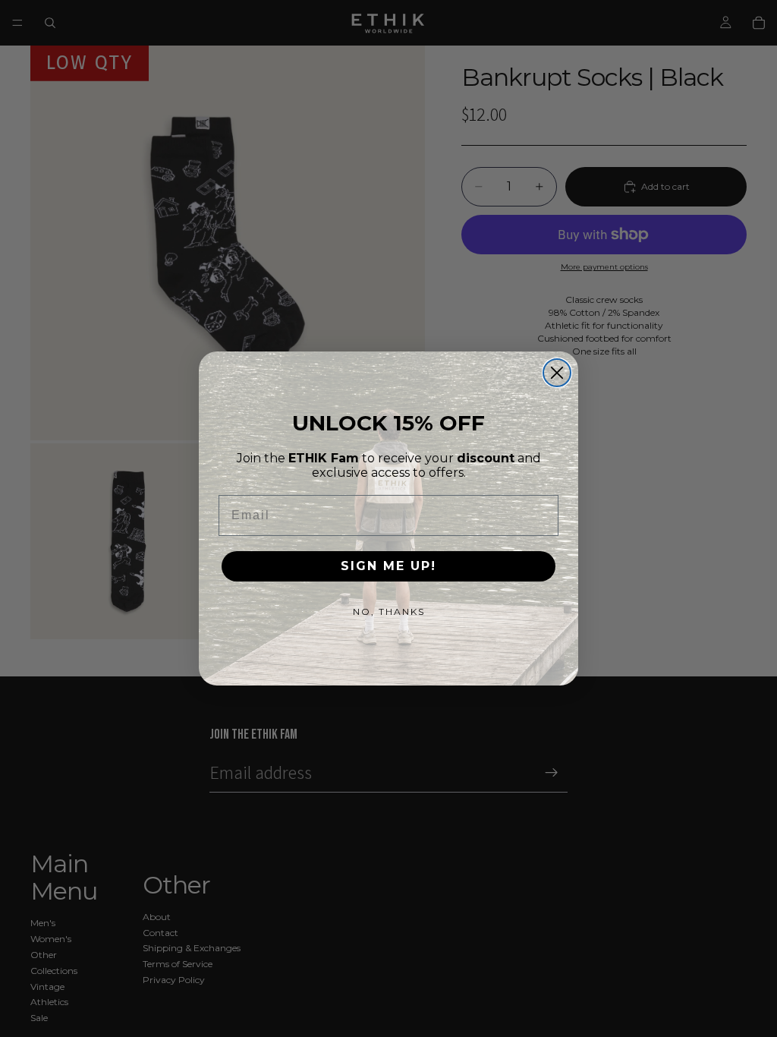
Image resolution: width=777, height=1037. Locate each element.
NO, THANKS (389, 611)
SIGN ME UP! (388, 566)
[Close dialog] (557, 372)
